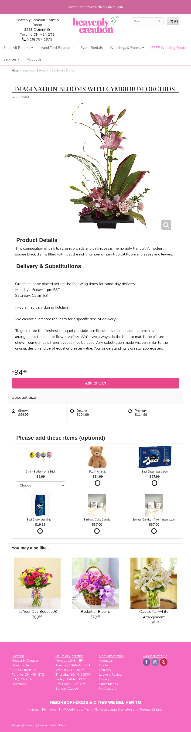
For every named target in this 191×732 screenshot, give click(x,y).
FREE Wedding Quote (168, 47)
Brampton (125, 709)
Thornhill (90, 709)
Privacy (104, 679)
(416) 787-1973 (39, 39)
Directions (19, 684)
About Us (34, 59)
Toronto (145, 709)
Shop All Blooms (16, 47)
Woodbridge (73, 709)
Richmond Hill (52, 709)
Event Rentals (91, 47)
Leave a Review (111, 674)
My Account (107, 688)
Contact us (107, 665)
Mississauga (108, 709)
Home (15, 70)
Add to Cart (95, 383)
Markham (34, 709)
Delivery (105, 670)
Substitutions (108, 684)
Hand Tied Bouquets (56, 47)
